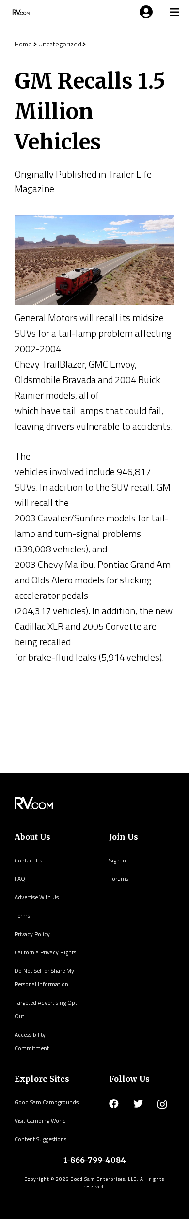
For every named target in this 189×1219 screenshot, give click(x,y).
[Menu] (144, 12)
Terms (22, 915)
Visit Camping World (40, 1120)
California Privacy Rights (45, 952)
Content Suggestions (40, 1139)
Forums (118, 878)
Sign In (117, 860)
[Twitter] (138, 1104)
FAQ (20, 878)
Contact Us (28, 860)
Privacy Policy (32, 933)
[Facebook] (114, 1104)
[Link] (20, 12)
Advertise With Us (37, 897)
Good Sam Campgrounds (47, 1102)
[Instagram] (162, 1104)
